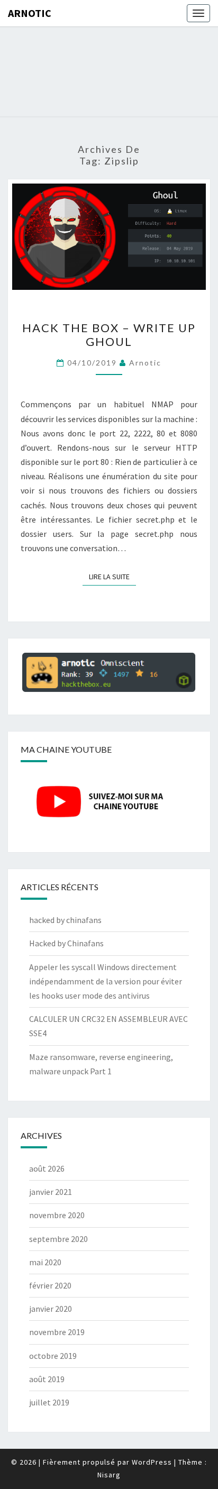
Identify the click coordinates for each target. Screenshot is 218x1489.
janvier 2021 (50, 1191)
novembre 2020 (57, 1215)
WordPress (152, 1462)
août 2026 (47, 1168)
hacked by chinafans (65, 920)
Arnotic (29, 13)
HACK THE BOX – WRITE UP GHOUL (109, 335)
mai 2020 (45, 1262)
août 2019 (47, 1379)
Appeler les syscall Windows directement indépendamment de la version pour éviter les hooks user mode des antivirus (105, 981)
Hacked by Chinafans (66, 943)
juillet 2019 (49, 1402)
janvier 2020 (50, 1308)
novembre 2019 (57, 1332)
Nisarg (109, 1474)
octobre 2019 (53, 1355)
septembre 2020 (58, 1239)
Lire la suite (112, 576)
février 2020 (50, 1285)
